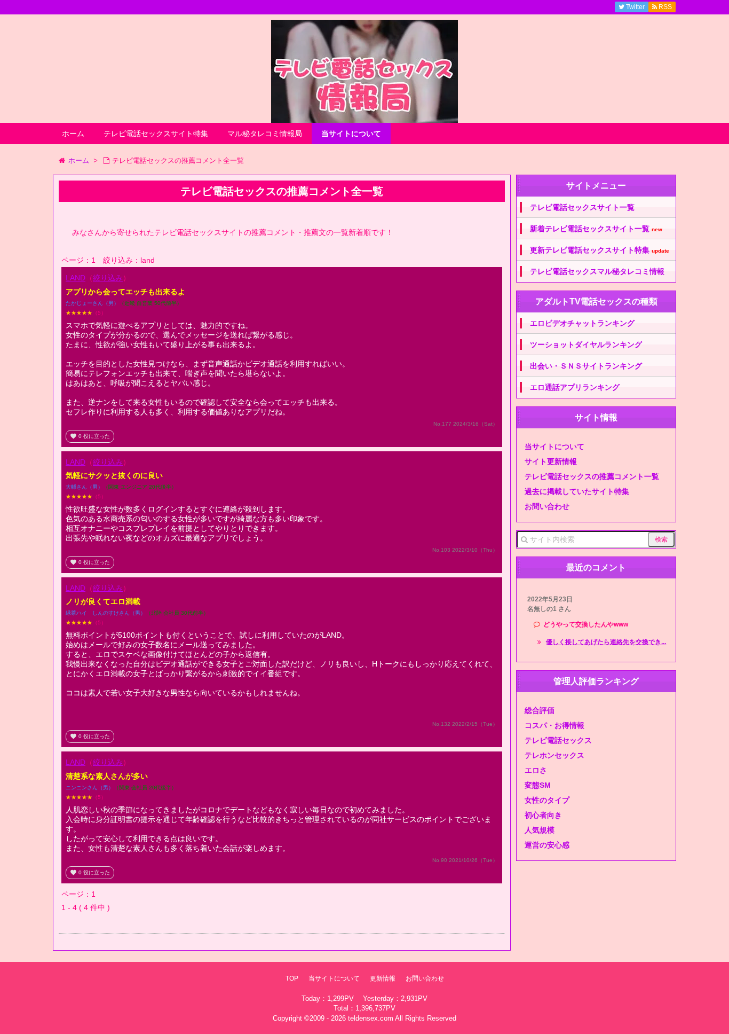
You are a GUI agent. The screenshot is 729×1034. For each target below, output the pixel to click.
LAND (75, 277)
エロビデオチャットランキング (582, 323)
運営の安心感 (547, 845)
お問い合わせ (547, 506)
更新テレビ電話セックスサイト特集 (599, 250)
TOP (292, 978)
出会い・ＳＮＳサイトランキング (586, 366)
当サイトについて (351, 133)
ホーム (73, 133)
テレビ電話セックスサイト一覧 (582, 207)
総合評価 (539, 710)
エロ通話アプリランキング (575, 387)
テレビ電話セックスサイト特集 (156, 133)
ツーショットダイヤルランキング (586, 344)
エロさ (536, 770)
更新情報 (382, 978)
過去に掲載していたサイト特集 (577, 491)
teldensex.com (370, 1018)
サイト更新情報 (551, 461)
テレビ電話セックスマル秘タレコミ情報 (597, 271)
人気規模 (539, 830)
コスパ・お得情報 (554, 725)
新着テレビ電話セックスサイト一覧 (596, 229)
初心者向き (543, 815)
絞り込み (108, 277)
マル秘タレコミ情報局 (264, 133)
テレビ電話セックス (558, 740)
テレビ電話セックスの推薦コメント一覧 (592, 476)
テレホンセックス (554, 755)
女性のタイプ (547, 800)
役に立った (90, 436)
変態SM (538, 785)
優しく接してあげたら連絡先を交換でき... (606, 642)
